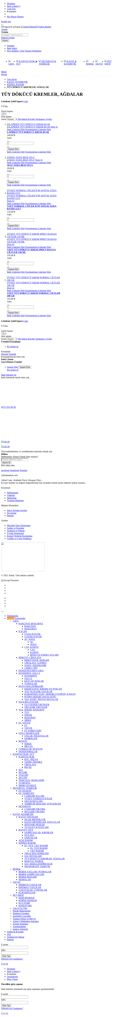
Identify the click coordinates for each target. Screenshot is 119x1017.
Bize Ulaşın (12, 979)
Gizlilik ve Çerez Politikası (19, 538)
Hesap (4, 74)
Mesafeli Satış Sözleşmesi (18, 525)
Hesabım (11, 3)
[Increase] (8, 180)
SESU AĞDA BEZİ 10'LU (20, 165)
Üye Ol (4, 964)
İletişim (10, 515)
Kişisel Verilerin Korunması (19, 536)
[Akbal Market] (36, 27)
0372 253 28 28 (8, 407)
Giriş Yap (11, 9)
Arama (4, 29)
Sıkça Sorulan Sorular (17, 510)
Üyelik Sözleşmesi (15, 533)
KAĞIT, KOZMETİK (17, 82)
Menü (4, 72)
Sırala (3, 119)
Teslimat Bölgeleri (15, 500)
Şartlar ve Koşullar (15, 528)
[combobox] (14, 34)
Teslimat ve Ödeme (16, 530)
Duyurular (11, 513)
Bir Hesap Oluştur (15, 16)
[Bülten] (23, 570)
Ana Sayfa (12, 79)
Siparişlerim (12, 976)
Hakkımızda (12, 492)
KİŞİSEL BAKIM (15, 84)
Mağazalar (12, 498)
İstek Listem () (13, 6)
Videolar (11, 495)
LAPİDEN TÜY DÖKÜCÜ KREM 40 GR (28, 132)
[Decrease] (8, 141)
